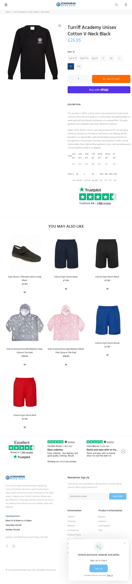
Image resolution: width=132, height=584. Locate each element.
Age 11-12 (84, 58)
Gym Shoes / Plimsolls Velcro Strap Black (24, 278)
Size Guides (104, 526)
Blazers (102, 517)
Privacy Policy (74, 535)
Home (8, 12)
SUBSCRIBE (118, 496)
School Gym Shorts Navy (66, 277)
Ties (100, 530)
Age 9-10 (72, 58)
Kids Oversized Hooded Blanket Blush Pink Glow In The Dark (66, 350)
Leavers (102, 521)
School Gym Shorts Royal (107, 343)
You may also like (66, 226)
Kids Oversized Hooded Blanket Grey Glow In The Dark (24, 350)
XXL (79, 66)
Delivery (72, 521)
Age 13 (95, 58)
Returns (71, 526)
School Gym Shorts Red (24, 415)
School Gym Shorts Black (107, 277)
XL (71, 66)
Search (71, 517)
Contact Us (73, 530)
